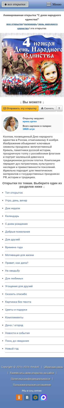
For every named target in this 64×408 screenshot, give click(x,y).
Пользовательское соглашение (32, 384)
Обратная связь (53, 367)
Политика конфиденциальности (30, 378)
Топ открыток (14, 192)
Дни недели (12, 208)
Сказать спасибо (16, 294)
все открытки (15, 4)
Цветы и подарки (16, 309)
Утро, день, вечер (16, 200)
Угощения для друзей (19, 286)
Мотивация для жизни (19, 255)
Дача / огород (14, 325)
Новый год (12, 348)
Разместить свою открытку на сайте (32, 373)
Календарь (30, 24)
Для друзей (12, 239)
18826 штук (29, 129)
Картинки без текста (18, 301)
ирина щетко (30, 121)
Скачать (47, 108)
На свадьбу (12, 270)
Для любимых (14, 278)
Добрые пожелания (17, 231)
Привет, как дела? (16, 262)
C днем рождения (16, 223)
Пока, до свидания (17, 340)
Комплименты (14, 317)
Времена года (14, 247)
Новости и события (17, 333)
